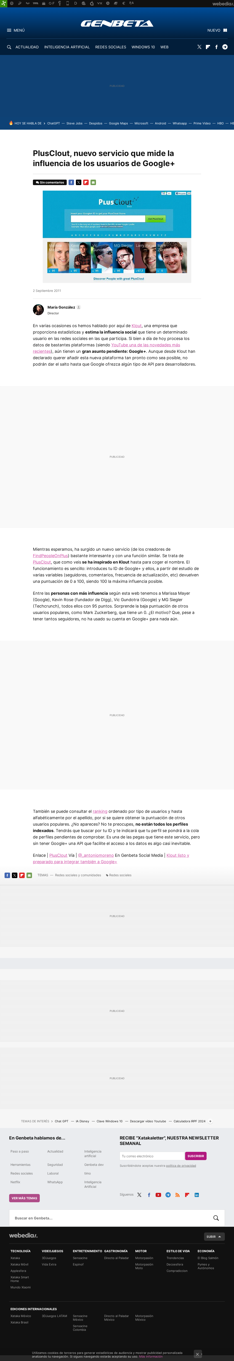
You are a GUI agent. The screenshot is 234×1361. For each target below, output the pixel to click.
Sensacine (80, 1258)
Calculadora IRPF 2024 (189, 1121)
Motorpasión (144, 1258)
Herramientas (20, 1165)
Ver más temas (24, 1198)
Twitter (199, 47)
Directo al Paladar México (116, 1317)
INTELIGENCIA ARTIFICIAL (67, 47)
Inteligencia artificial (92, 1153)
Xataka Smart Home (20, 1279)
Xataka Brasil (19, 1322)
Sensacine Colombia (80, 1327)
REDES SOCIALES (110, 47)
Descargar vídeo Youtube (148, 1121)
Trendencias (175, 1258)
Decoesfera (175, 1264)
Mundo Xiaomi (21, 1287)
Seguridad (55, 1165)
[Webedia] (23, 1235)
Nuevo (213, 30)
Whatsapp (180, 123)
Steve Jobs (74, 123)
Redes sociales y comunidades (78, 875)
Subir (211, 1236)
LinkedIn (196, 1194)
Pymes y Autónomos (206, 1266)
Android (160, 123)
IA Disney (83, 1121)
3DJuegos (49, 1258)
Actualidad (55, 1151)
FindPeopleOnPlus (50, 555)
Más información (151, 1356)
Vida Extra (49, 1264)
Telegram (225, 47)
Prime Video (202, 123)
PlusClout (42, 562)
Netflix (15, 1182)
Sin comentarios (52, 182)
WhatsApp (55, 1182)
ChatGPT (53, 123)
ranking (100, 811)
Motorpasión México (144, 1317)
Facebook (216, 47)
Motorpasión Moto (144, 1266)
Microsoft (141, 123)
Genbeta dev (94, 1165)
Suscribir (196, 1156)
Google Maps (118, 123)
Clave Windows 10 (110, 1121)
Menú (19, 30)
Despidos (95, 123)
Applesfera (18, 1271)
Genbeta (117, 23)
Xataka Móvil (19, 1264)
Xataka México (21, 1316)
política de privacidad (181, 1165)
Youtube (158, 1194)
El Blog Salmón (208, 1258)
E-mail (93, 182)
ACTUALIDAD (27, 47)
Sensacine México (80, 1317)
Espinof (78, 1264)
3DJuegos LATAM (54, 1316)
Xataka (15, 1258)
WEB (164, 47)
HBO (220, 123)
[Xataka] (3, 3)
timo (87, 1173)
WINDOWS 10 (143, 47)
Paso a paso (20, 1151)
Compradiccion (177, 1271)
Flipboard (208, 47)
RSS (177, 1194)
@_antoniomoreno (96, 855)
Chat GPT (62, 1121)
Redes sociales (120, 875)
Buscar (216, 1218)
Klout (137, 325)
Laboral (52, 1173)
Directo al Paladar (116, 1258)
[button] (63, 307)
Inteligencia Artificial (92, 1184)
